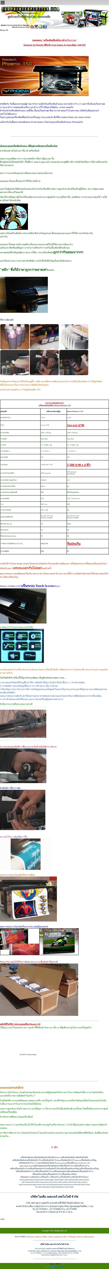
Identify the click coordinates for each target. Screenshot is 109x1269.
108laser (44, 1237)
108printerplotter (89, 1237)
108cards (80, 1237)
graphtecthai (58, 1237)
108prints (38, 1237)
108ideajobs (30, 1237)
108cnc (65, 1237)
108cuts (50, 1237)
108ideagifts (72, 1237)
